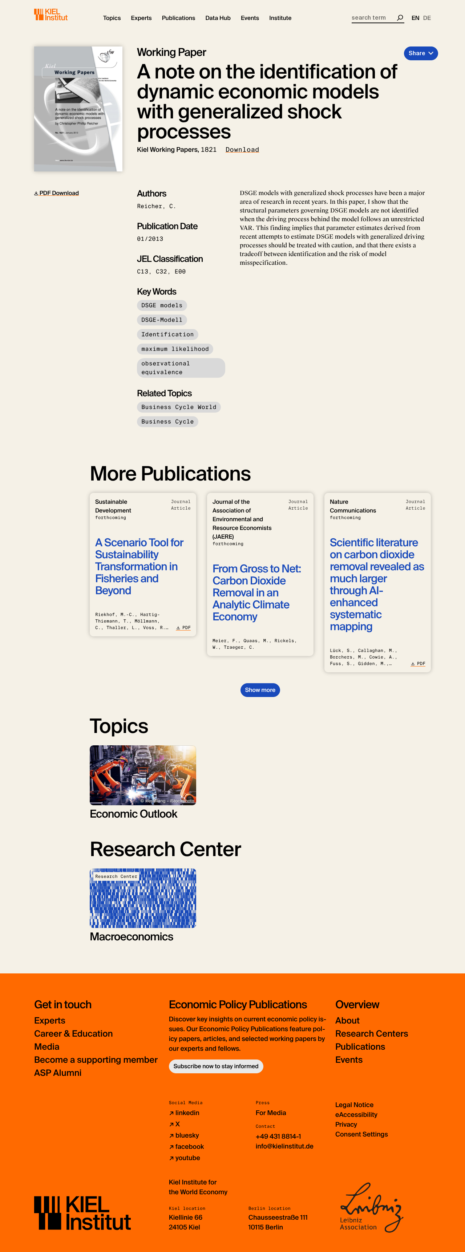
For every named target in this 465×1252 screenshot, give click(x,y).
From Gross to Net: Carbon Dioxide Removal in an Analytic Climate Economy (257, 593)
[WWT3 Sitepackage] (61, 14)
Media (47, 1047)
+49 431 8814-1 (278, 1136)
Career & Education (73, 1034)
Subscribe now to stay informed (216, 1066)
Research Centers (371, 1034)
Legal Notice (354, 1105)
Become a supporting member (96, 1060)
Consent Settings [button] (361, 1134)
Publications (360, 1047)
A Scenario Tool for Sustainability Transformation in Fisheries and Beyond (139, 567)
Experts (49, 1020)
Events (349, 1060)
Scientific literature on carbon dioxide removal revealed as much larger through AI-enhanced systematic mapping (377, 585)
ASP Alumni (58, 1073)
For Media (271, 1113)
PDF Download (58, 193)
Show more (260, 690)
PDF (186, 628)
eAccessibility (356, 1114)
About (347, 1020)
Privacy (346, 1124)
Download (242, 149)
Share (417, 53)
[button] (112, 18)
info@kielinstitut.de (285, 1146)
